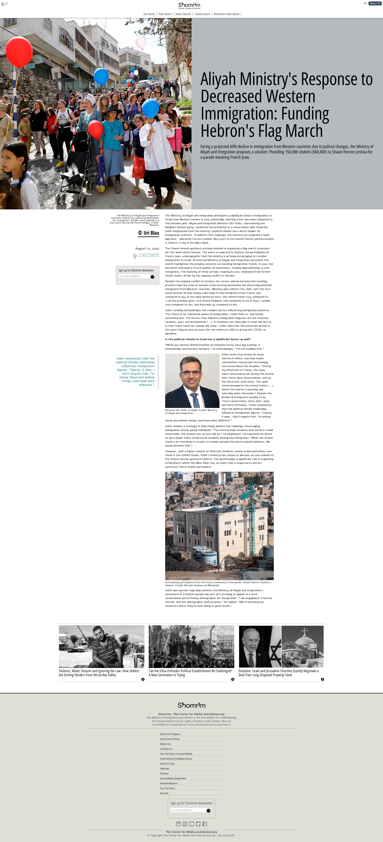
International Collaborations (176, 758)
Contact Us (166, 748)
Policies (164, 773)
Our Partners (167, 788)
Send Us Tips (167, 763)
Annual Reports (169, 783)
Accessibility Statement (173, 778)
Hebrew (164, 768)
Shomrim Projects (170, 734)
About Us (165, 744)
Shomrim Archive (170, 739)
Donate (164, 793)
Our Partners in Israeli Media (176, 753)
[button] (4, 3)
